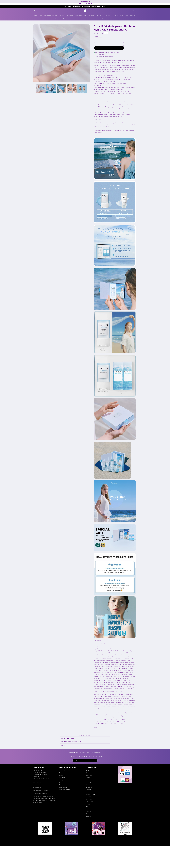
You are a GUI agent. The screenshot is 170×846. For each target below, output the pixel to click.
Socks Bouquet (63, 792)
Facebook (61, 784)
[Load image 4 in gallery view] (72, 88)
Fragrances (89, 799)
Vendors (88, 804)
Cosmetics (89, 792)
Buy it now (109, 48)
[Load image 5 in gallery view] (82, 88)
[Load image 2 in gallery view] (51, 88)
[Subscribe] (95, 760)
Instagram (62, 780)
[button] (34, 10)
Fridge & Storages (90, 794)
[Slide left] (34, 88)
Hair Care (88, 780)
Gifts (87, 806)
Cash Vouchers (63, 787)
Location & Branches (64, 770)
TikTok (60, 782)
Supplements (89, 801)
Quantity (96, 36)
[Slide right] (88, 88)
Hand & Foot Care (90, 787)
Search (61, 775)
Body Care (89, 782)
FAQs (60, 772)
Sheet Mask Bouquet (64, 789)
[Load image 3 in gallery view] (61, 88)
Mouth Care (89, 784)
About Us (88, 816)
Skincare (88, 777)
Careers (88, 813)
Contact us (62, 777)
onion (83, 842)
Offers (87, 772)
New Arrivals (89, 775)
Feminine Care (90, 809)
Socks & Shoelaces (91, 797)
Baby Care (89, 789)
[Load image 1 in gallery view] (41, 88)
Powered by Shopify (88, 842)
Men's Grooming (90, 811)
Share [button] (96, 727)
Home (87, 770)
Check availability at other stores (104, 56)
